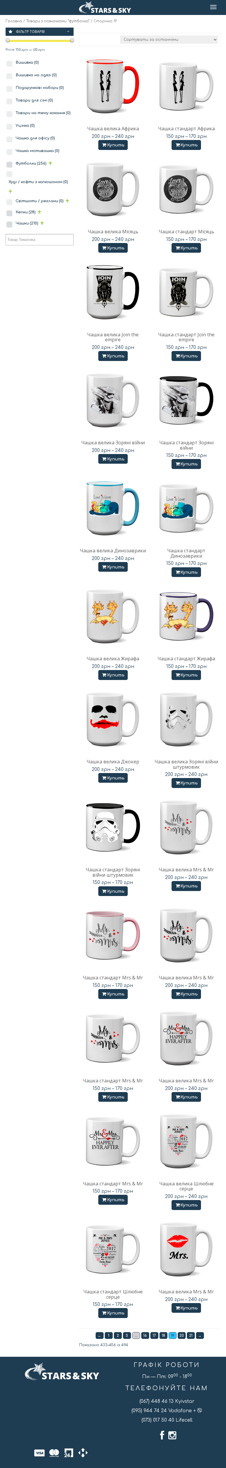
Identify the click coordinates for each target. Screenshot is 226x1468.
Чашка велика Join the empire (113, 337)
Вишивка (27, 62)
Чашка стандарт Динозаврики (186, 553)
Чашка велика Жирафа (113, 658)
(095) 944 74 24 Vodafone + (164, 1410)
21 (190, 1336)
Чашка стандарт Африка (186, 128)
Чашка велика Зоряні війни (113, 442)
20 (182, 1336)
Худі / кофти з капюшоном (38, 182)
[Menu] (213, 7)
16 (145, 1336)
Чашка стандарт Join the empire (186, 337)
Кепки (26, 212)
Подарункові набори (40, 88)
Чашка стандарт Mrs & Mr (113, 977)
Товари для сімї (34, 100)
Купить (115, 145)
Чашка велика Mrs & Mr (186, 869)
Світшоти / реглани (40, 201)
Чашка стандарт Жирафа (186, 658)
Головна (14, 21)
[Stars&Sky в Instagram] (172, 1435)
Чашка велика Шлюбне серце (186, 1186)
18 (163, 1336)
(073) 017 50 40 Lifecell (167, 1420)
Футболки (31, 163)
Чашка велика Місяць (113, 231)
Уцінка (25, 126)
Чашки (27, 223)
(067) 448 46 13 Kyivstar (167, 1401)
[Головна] (105, 7)
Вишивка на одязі (36, 75)
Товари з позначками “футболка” (57, 21)
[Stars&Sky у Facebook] (162, 1435)
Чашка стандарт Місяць (186, 231)
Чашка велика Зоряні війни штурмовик (186, 764)
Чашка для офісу (35, 138)
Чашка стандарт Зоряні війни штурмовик (113, 872)
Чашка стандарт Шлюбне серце (113, 1294)
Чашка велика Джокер (113, 761)
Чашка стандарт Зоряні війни (186, 445)
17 (154, 1336)
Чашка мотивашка (37, 151)
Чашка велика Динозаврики (113, 550)
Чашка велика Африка (113, 128)
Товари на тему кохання (43, 113)
